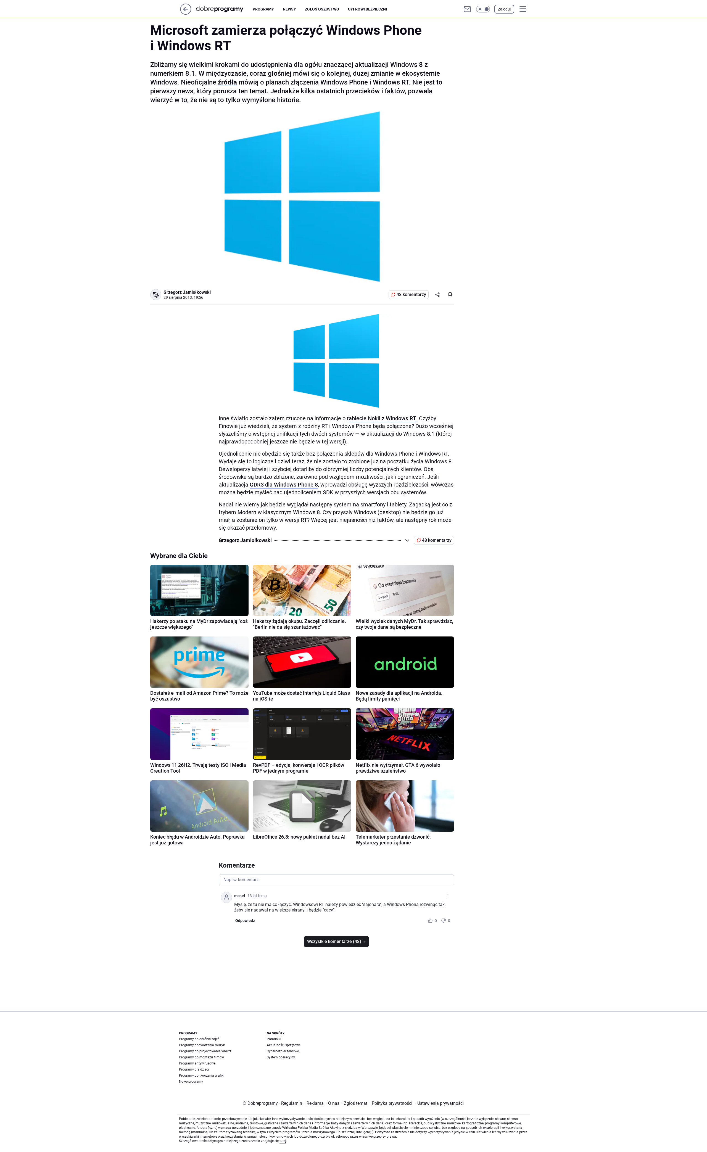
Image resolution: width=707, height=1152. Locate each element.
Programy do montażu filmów (201, 1057)
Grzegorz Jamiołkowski (187, 292)
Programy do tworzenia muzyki (202, 1045)
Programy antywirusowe (197, 1063)
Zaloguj (504, 9)
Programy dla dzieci (194, 1069)
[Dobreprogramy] (224, 9)
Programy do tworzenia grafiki (201, 1075)
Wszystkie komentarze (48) (334, 941)
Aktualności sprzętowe (283, 1045)
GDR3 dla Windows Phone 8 (284, 484)
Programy (263, 9)
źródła (227, 82)
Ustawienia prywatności (439, 1103)
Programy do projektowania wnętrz (205, 1051)
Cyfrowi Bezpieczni (367, 9)
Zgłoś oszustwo (322, 9)
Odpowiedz (245, 920)
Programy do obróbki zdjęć (199, 1039)
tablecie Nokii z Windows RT (381, 418)
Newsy (289, 9)
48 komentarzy (411, 294)
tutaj (282, 1141)
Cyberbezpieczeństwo (283, 1051)
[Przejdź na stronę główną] (185, 13)
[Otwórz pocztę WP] (467, 9)
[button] (483, 9)
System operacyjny (281, 1057)
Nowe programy (191, 1082)
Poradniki (274, 1039)
